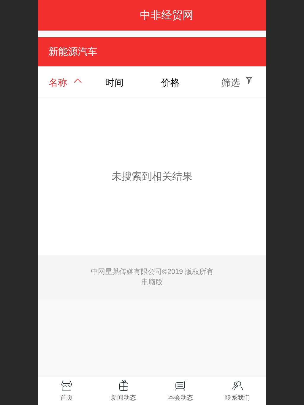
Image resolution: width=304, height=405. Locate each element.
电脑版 (152, 282)
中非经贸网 (166, 15)
